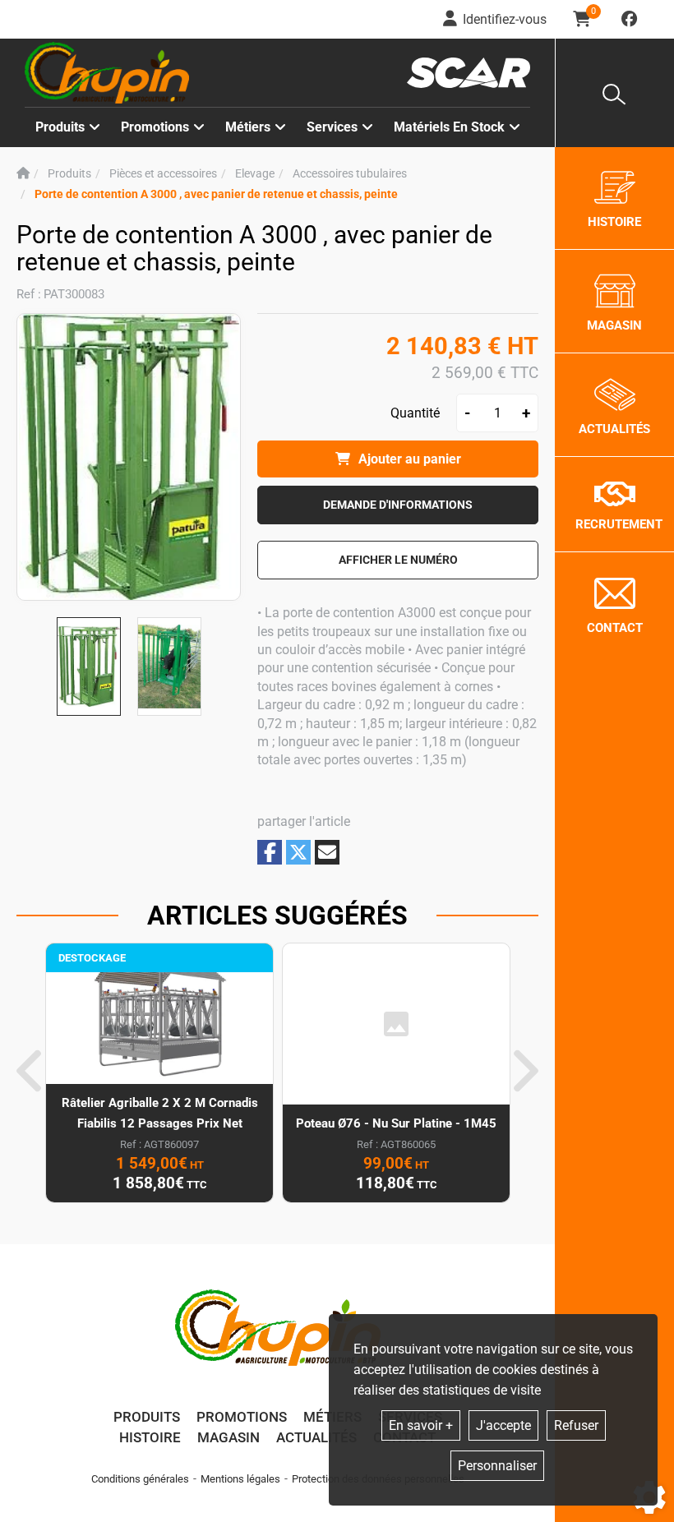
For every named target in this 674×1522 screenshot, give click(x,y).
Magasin (228, 1437)
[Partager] (327, 852)
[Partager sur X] (298, 852)
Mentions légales (240, 1479)
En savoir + (421, 1425)
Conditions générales (140, 1479)
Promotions (155, 127)
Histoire (150, 1437)
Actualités (316, 1437)
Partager (269, 852)
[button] (216, 194)
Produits (60, 127)
